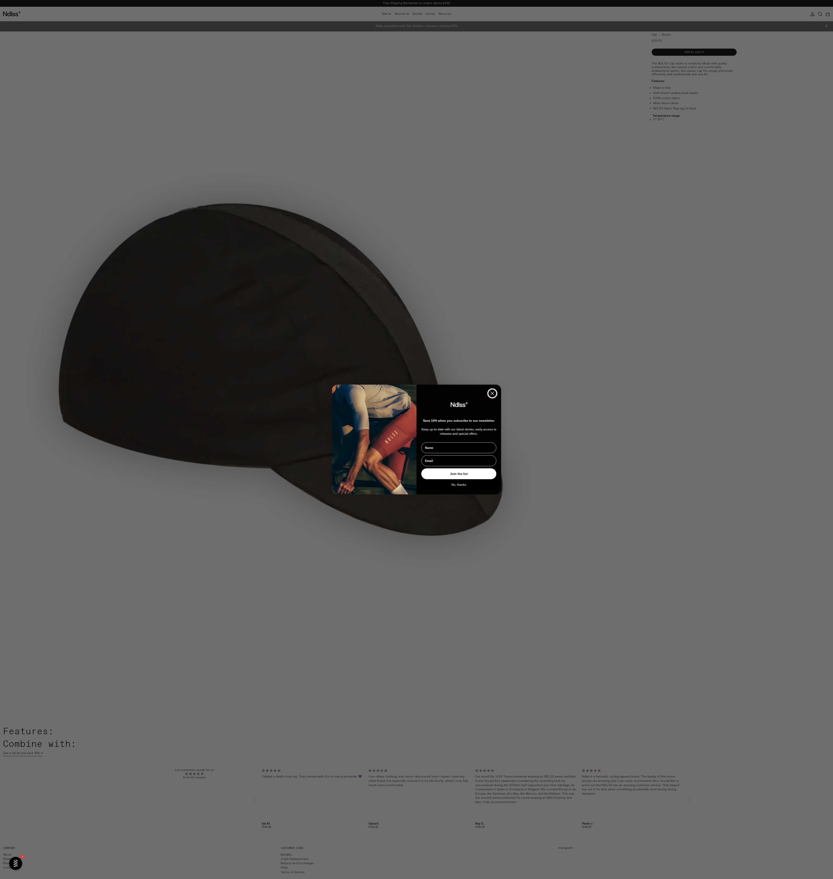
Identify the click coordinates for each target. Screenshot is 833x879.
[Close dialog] (492, 393)
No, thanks (458, 484)
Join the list (459, 474)
